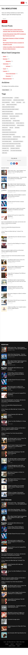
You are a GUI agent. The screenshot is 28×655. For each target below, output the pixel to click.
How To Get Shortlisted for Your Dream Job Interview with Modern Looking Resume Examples (13, 400)
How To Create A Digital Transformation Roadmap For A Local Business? (17, 446)
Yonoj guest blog (12, 641)
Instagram (19, 102)
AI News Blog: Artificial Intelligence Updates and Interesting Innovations (16, 373)
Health (4, 56)
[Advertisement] (14, 327)
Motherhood (5, 116)
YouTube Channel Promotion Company (16, 201)
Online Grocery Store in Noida (8, 134)
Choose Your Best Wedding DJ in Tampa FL (17, 243)
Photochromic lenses (6, 141)
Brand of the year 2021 (6, 100)
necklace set (5, 127)
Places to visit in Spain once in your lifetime (11, 143)
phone (23, 136)
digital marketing (6, 102)
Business (5, 59)
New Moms (17, 127)
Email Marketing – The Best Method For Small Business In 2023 (17, 606)
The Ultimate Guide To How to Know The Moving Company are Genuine (17, 439)
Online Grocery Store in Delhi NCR (9, 132)
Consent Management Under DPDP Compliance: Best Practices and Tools (16, 466)
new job (11, 127)
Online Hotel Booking (6, 136)
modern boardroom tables (7, 113)
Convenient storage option (14, 619)
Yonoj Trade (22, 641)
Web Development (7, 78)
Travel (4, 68)
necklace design (20, 125)
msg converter (5, 118)
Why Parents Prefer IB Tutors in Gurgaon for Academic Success (17, 479)
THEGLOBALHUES (5, 150)
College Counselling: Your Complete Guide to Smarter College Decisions (16, 486)
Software (8, 66)
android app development (7, 97)
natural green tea (20, 123)
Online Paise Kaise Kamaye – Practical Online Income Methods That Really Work (17, 355)
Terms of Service (12, 645)
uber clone (4, 152)
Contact (12, 644)
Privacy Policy (19, 644)
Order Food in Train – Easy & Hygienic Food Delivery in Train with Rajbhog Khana (17, 348)
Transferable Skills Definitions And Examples (17, 190)
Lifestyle (5, 71)
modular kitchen (18, 113)
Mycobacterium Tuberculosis (8, 123)
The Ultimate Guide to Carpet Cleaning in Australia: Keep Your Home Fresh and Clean (17, 460)
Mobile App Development (12, 104)
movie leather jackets (14, 116)
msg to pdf (13, 118)
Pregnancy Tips (5, 148)
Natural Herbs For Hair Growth (8, 125)
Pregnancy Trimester (15, 148)
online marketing (16, 136)
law (24, 102)
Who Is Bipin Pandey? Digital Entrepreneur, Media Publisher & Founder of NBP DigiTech (17, 362)
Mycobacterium (16, 120)
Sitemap (6, 644)
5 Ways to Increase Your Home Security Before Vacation (13, 255)
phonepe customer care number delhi (9, 139)
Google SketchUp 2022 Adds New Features (17, 236)
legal (3, 104)
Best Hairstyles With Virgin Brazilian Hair (17, 633)
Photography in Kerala (18, 141)
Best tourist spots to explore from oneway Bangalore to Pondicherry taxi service (16, 388)
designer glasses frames (19, 100)
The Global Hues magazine (16, 150)
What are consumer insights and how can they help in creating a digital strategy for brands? (13, 428)
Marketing (8, 61)
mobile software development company (10, 109)
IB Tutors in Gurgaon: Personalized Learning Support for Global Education (16, 493)
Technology (5, 63)
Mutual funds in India (6, 120)
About (18, 645)
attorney (17, 97)
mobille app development (7, 111)
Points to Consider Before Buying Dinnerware (10, 227)
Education (8, 76)
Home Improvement (10, 73)
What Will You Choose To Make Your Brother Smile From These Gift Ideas (16, 613)
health (13, 102)
